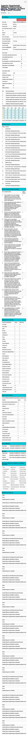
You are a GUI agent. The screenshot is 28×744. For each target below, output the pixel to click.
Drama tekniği (22, 486)
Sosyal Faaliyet (14, 473)
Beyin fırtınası (22, 467)
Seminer (4, 484)
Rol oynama (22, 484)
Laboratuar (5, 471)
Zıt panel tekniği (23, 469)
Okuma (4, 473)
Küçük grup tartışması (15, 486)
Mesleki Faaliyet (6, 486)
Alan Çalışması (13, 471)
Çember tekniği (22, 471)
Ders (4, 467)
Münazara (12, 488)
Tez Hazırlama (5, 488)
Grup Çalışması (6, 469)
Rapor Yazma (13, 467)
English (6, 9)
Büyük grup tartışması (15, 484)
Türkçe (1, 9)
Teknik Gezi (13, 469)
